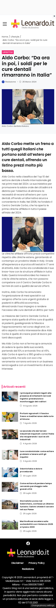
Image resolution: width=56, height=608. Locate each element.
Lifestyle (8, 52)
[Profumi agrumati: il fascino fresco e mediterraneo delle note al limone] (10, 417)
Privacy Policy (37, 563)
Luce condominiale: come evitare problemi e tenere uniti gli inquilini (37, 454)
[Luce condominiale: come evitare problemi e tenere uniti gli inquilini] (10, 455)
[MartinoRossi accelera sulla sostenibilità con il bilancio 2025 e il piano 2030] (10, 525)
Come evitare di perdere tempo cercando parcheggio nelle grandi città (36, 486)
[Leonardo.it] (32, 24)
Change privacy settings (43, 605)
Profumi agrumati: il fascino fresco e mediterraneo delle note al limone (36, 416)
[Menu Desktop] (5, 24)
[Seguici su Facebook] (28, 543)
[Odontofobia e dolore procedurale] (10, 472)
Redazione (28, 569)
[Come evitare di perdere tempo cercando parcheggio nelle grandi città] (10, 487)
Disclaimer (17, 563)
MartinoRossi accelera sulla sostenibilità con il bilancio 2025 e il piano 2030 (36, 524)
